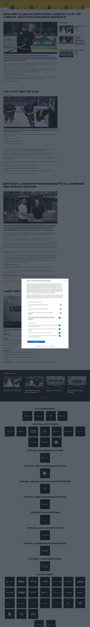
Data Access (45, 346)
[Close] (66, 281)
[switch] (60, 305)
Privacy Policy (52, 346)
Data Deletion (38, 346)
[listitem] (45, 302)
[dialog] (45, 313)
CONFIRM (36, 341)
